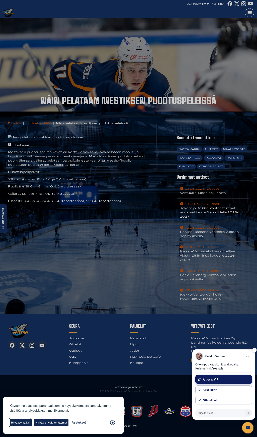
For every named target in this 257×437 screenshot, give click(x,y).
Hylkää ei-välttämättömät (51, 422)
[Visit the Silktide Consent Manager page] (112, 422)
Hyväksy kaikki (20, 422)
